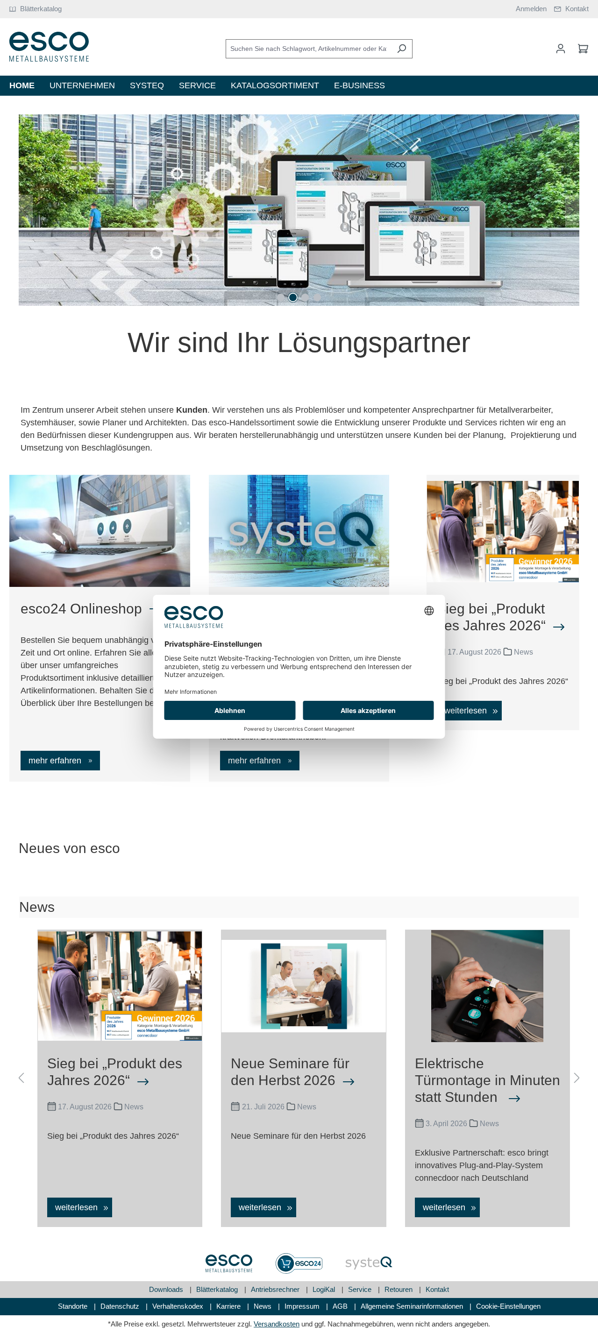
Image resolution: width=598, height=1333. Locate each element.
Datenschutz (120, 1306)
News (263, 1306)
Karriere (229, 1306)
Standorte (73, 1306)
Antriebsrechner (276, 1289)
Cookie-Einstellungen (508, 1306)
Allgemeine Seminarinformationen (413, 1306)
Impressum (303, 1306)
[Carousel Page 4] (317, 297)
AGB (341, 1306)
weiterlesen (466, 710)
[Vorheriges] (26, 210)
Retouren (399, 1289)
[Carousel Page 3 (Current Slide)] (305, 297)
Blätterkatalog (218, 1289)
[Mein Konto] (560, 48)
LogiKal (325, 1289)
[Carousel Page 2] (293, 297)
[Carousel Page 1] (281, 297)
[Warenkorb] (580, 48)
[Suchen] (402, 48)
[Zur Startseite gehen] (49, 46)
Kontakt (437, 1289)
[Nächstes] (572, 210)
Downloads (167, 1289)
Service (360, 1289)
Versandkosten (276, 1324)
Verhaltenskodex (178, 1306)
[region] (299, 210)
